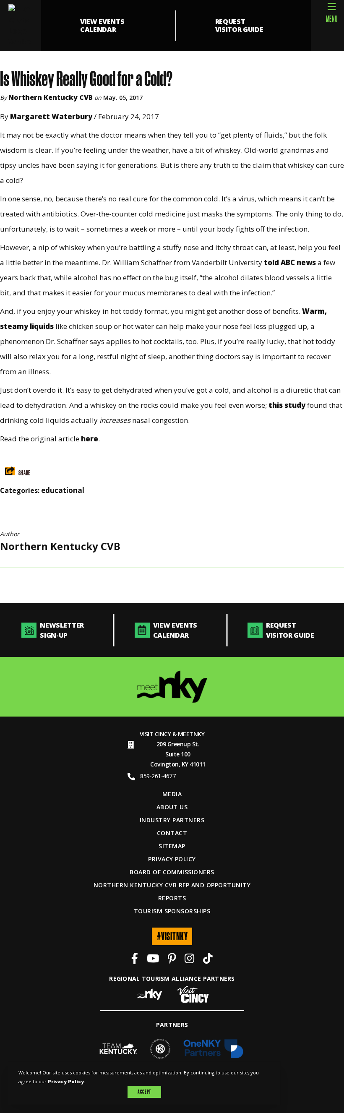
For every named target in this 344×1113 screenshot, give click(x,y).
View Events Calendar (102, 25)
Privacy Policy (172, 859)
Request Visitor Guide (239, 25)
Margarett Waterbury (52, 116)
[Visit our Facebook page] (134, 959)
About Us (172, 807)
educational (62, 490)
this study (286, 405)
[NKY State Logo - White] (20, 25)
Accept (144, 1091)
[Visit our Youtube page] (153, 959)
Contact (172, 833)
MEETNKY (191, 734)
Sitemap (172, 846)
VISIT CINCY (155, 734)
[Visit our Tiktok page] (208, 959)
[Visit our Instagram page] (189, 959)
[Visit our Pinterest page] (172, 959)
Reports (172, 898)
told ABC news (290, 262)
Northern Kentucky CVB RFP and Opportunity (172, 885)
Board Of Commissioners (172, 872)
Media (172, 794)
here (89, 438)
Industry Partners (172, 820)
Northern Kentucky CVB (50, 97)
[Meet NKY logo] (172, 686)
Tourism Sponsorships (172, 911)
